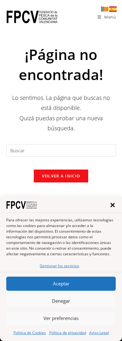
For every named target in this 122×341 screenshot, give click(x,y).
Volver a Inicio (61, 176)
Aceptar (61, 283)
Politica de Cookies (29, 332)
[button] (112, 205)
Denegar (61, 301)
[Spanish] (113, 9)
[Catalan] (105, 9)
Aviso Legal (99, 332)
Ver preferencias (61, 318)
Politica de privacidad (67, 332)
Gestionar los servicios (59, 265)
